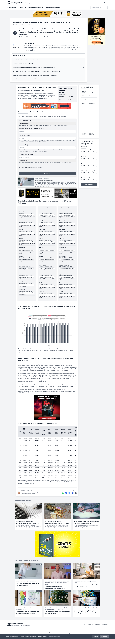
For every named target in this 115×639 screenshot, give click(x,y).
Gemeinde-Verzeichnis (52, 7)
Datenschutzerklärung (54, 636)
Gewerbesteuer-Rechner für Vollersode (23, 63)
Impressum (105, 624)
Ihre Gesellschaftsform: (25, 120)
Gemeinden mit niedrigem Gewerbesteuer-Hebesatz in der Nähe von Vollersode (34, 67)
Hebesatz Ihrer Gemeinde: (26, 154)
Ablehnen (95, 636)
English (106, 2)
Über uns (100, 2)
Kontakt (95, 2)
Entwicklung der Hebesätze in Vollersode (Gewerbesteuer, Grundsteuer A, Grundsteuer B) (36, 71)
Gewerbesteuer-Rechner (34, 7)
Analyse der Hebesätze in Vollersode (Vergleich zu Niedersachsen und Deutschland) (35, 75)
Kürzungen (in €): (23, 145)
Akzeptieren (104, 636)
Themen (20, 7)
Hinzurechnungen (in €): (25, 135)
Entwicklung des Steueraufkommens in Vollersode (26, 79)
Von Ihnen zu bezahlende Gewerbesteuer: (30, 167)
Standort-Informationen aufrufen (27, 215)
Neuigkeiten (11, 7)
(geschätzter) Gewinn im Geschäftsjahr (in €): (31, 128)
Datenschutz (97, 624)
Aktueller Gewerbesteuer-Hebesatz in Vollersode (25, 60)
